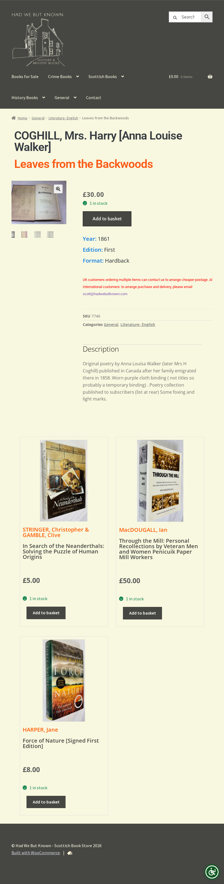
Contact (93, 97)
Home (22, 117)
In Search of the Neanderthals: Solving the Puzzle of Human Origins (63, 551)
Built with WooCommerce (35, 852)
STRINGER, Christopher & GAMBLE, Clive (56, 532)
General (62, 97)
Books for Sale (25, 76)
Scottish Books (103, 76)
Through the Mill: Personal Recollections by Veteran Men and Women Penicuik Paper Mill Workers (158, 549)
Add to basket (107, 219)
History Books (24, 97)
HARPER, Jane (40, 729)
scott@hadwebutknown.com (105, 294)
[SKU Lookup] (69, 853)
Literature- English (63, 117)
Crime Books (60, 76)
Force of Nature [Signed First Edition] (61, 743)
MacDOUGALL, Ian (143, 529)
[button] (58, 189)
